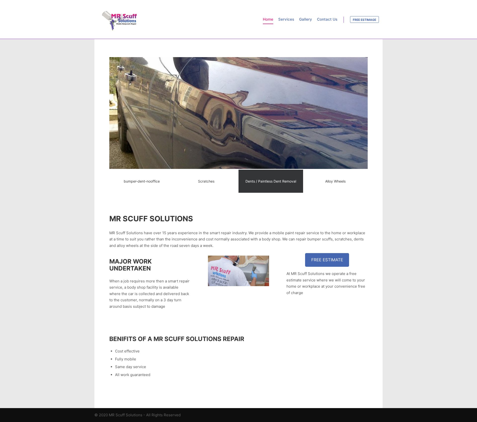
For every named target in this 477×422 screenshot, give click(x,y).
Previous (123, 125)
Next (353, 125)
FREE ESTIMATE (327, 259)
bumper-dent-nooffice (142, 181)
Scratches (206, 181)
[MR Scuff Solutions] (119, 19)
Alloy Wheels (335, 181)
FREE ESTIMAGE (364, 20)
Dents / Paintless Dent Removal (270, 181)
